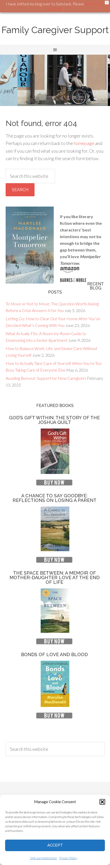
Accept (55, 845)
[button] (102, 801)
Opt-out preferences (43, 858)
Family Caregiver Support (55, 29)
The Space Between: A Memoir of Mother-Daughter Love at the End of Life (54, 577)
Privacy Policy (68, 858)
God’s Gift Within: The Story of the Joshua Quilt (54, 420)
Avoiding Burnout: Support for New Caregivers (46, 378)
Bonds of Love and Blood (54, 654)
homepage (84, 143)
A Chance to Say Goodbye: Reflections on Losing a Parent (54, 498)
